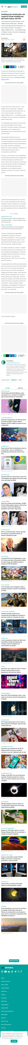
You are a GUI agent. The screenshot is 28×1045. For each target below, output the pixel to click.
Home (2, 978)
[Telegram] (15, 971)
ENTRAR (24, 6)
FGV (20, 380)
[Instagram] (2, 971)
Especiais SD (4, 1008)
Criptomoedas (5, 988)
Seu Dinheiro (4, 38)
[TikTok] (12, 971)
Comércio (13, 380)
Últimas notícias (5, 981)
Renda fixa (4, 1001)
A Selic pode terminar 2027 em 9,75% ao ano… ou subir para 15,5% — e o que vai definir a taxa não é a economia (13, 220)
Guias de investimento (7, 1011)
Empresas (4, 991)
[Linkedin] (9, 971)
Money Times (4, 1021)
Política (3, 994)
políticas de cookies (16, 1038)
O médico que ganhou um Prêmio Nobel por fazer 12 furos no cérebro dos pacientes (12, 227)
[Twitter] (18, 971)
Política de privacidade (7, 1031)
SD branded (4, 1014)
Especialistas (4, 1004)
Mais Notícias (14, 960)
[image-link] (14, 406)
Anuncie (3, 1018)
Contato (3, 1027)
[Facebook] (21, 971)
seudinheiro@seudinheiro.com (13, 362)
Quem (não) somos (6, 1024)
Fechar (14, 1041)
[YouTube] (5, 971)
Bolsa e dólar (4, 984)
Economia (4, 998)
